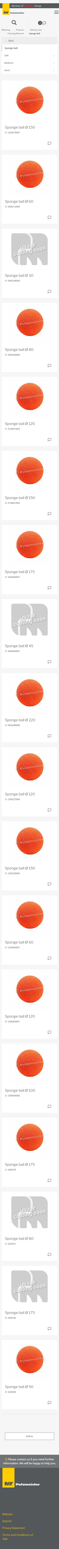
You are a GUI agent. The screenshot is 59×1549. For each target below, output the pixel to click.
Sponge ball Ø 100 (20, 1090)
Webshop (6, 29)
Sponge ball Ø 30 (19, 275)
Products (20, 29)
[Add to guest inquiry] (49, 143)
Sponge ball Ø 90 (19, 1387)
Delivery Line (36, 29)
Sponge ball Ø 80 (19, 349)
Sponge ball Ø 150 (20, 127)
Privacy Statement (13, 1528)
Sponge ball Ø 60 (19, 201)
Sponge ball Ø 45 (19, 646)
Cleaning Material (16, 33)
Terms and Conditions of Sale (17, 1537)
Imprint (7, 1521)
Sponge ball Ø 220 (20, 720)
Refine (29, 1436)
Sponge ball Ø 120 (20, 423)
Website (7, 1514)
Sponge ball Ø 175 (20, 572)
